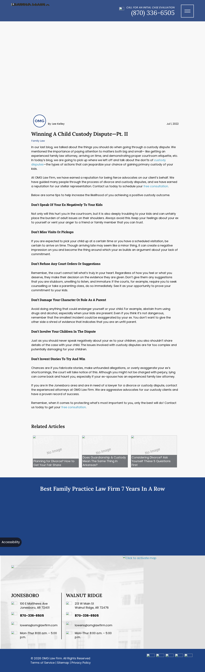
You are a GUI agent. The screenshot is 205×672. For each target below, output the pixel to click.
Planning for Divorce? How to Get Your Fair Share (53, 463)
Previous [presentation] (7, 523)
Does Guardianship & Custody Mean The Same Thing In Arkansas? (104, 461)
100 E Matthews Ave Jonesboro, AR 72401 (34, 606)
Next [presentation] (198, 523)
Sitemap (63, 663)
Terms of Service (42, 663)
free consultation (156, 186)
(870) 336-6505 (153, 13)
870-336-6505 (32, 615)
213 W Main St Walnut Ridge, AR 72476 (92, 606)
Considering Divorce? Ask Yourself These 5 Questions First (151, 461)
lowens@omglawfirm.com (38, 625)
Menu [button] (188, 14)
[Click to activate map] (139, 558)
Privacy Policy (81, 663)
